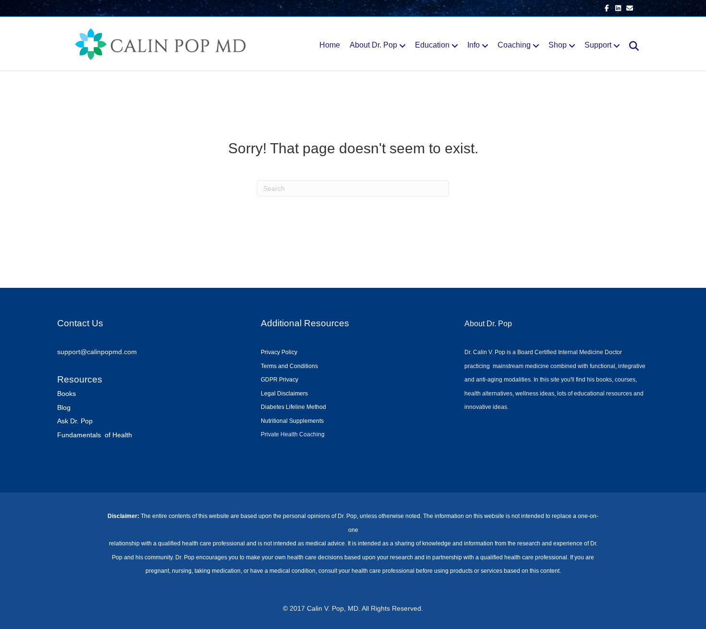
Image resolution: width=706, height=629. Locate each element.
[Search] (630, 46)
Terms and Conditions (289, 366)
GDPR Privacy (279, 379)
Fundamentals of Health (94, 435)
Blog (64, 407)
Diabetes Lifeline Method (293, 407)
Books (66, 393)
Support (597, 45)
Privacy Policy (279, 352)
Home (329, 45)
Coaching (514, 45)
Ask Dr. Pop (75, 421)
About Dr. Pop (373, 45)
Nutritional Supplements (292, 421)
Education (432, 45)
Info (473, 45)
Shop (557, 45)
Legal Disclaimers (284, 393)
